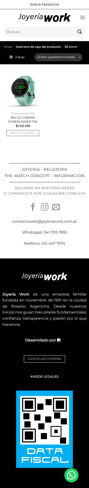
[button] (82, 17)
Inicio (8, 46)
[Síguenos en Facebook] (33, 207)
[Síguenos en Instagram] (44, 207)
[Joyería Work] (44, 17)
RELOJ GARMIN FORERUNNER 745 (22, 119)
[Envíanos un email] (56, 207)
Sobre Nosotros (44, 4)
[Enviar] (79, 31)
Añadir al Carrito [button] (23, 133)
